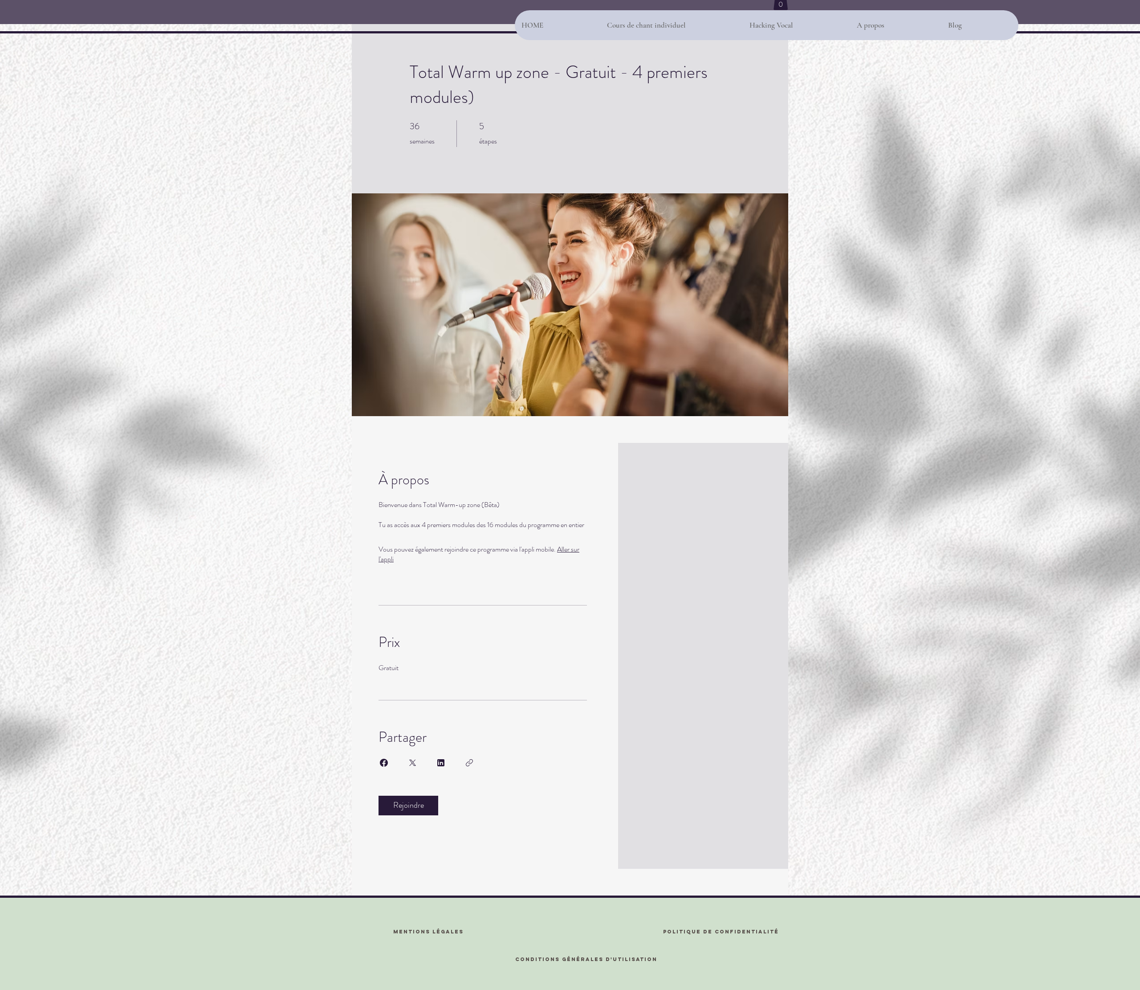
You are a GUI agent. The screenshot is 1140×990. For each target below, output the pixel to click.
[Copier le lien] (469, 762)
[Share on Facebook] (384, 762)
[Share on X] (412, 762)
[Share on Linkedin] (441, 762)
